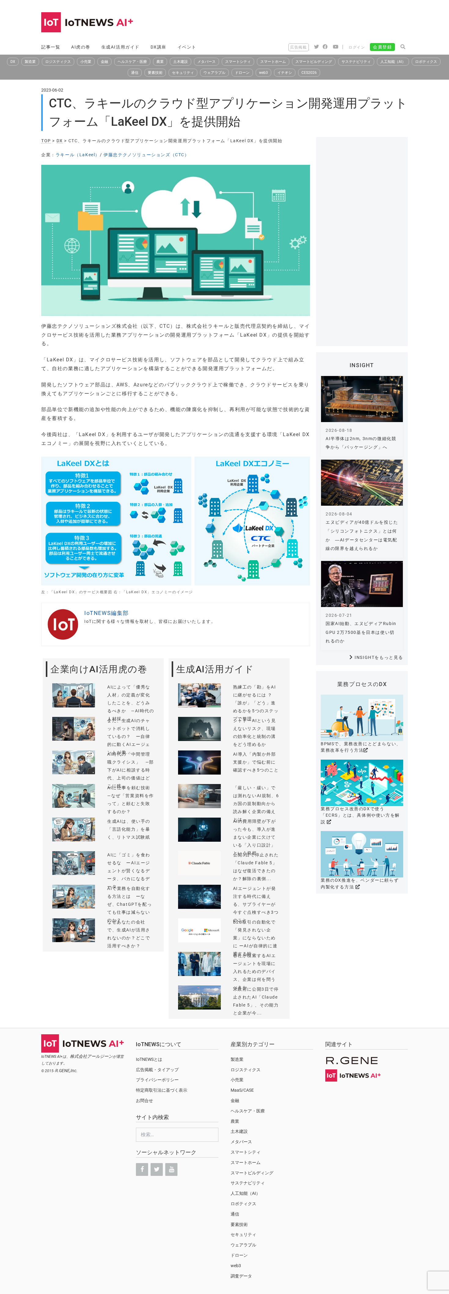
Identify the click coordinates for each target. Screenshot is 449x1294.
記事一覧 (50, 47)
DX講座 (158, 47)
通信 (134, 72)
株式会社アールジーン (91, 1056)
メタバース (206, 62)
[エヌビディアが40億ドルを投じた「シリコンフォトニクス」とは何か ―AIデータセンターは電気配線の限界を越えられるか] (362, 483)
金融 (104, 62)
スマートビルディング (313, 62)
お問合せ (144, 1100)
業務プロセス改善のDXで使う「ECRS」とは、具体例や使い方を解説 (360, 815)
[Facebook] (142, 1169)
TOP (46, 140)
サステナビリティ (356, 62)
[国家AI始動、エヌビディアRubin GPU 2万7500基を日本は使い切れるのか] (362, 584)
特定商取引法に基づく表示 (161, 1090)
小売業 (85, 62)
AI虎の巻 (80, 47)
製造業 (30, 62)
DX (12, 62)
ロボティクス (426, 62)
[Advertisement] (296, 23)
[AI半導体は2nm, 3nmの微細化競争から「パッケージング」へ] (362, 399)
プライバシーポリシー (157, 1079)
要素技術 (155, 72)
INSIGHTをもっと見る (379, 657)
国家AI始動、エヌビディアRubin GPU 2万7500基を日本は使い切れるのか (361, 632)
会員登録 (382, 47)
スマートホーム (273, 62)
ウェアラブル (214, 72)
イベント (186, 47)
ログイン (357, 47)
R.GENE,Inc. (66, 1070)
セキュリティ (183, 72)
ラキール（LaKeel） (78, 154)
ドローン (242, 72)
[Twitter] (157, 1169)
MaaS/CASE (242, 1090)
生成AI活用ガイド (120, 47)
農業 (160, 62)
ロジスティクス (58, 62)
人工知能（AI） (393, 62)
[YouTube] (171, 1169)
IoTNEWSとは (149, 1059)
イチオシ (284, 72)
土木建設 (180, 62)
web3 (263, 72)
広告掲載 (298, 47)
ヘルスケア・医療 (132, 62)
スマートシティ (238, 62)
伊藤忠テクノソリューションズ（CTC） (146, 154)
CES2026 (309, 72)
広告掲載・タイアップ (157, 1069)
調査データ (241, 1276)
